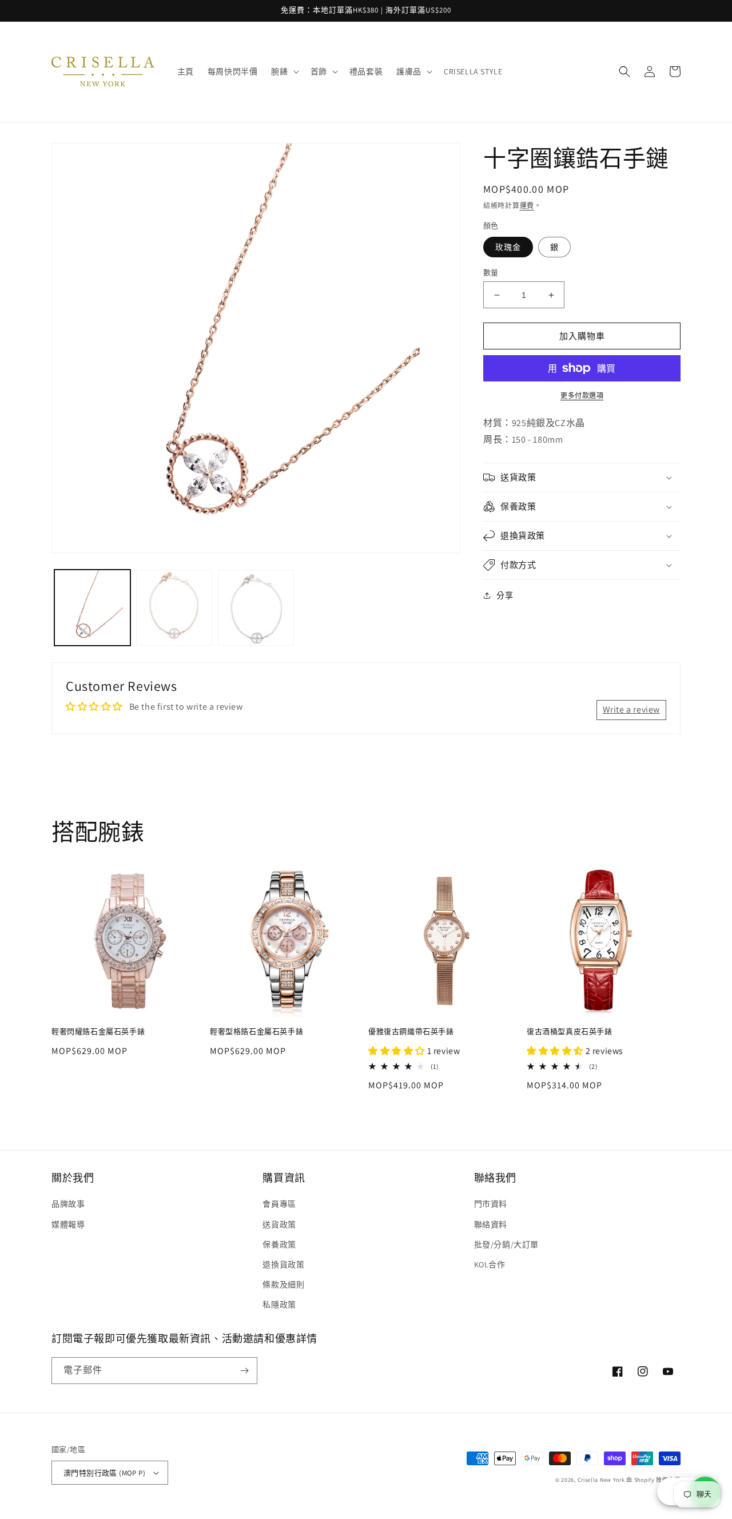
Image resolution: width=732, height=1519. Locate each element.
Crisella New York (601, 1480)
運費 (527, 205)
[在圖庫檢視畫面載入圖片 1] (92, 608)
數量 (491, 272)
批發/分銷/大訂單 (506, 1244)
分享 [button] (504, 595)
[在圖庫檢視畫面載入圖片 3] (256, 608)
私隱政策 (279, 1304)
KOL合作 (490, 1264)
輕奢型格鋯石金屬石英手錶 (256, 1031)
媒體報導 (68, 1224)
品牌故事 (68, 1204)
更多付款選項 (581, 395)
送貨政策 (279, 1224)
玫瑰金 (508, 247)
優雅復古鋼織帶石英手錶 (411, 1031)
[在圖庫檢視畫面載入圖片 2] (174, 608)
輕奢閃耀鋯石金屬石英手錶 (98, 1031)
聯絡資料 (490, 1224)
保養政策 (279, 1244)
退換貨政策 (283, 1264)
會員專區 (279, 1204)
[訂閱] (244, 1370)
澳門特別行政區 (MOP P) (104, 1473)
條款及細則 (283, 1284)
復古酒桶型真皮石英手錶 (569, 1031)
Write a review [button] (631, 709)
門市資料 (490, 1204)
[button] (283, 71)
